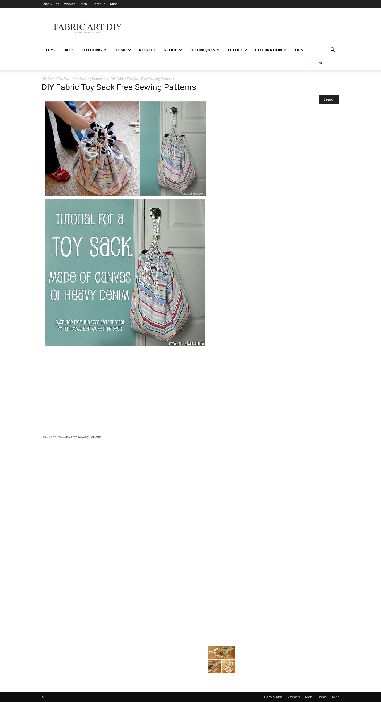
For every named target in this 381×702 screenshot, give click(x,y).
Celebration (268, 50)
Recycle (147, 50)
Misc (113, 4)
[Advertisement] (237, 28)
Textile (235, 50)
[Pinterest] (320, 63)
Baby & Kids (50, 4)
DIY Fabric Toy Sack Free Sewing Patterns (73, 78)
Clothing (91, 50)
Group (170, 50)
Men (84, 4)
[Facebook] (311, 63)
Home (96, 4)
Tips (299, 50)
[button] (332, 50)
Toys (50, 50)
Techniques (202, 50)
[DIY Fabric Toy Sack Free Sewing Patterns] (125, 347)
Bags (68, 50)
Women (69, 4)
